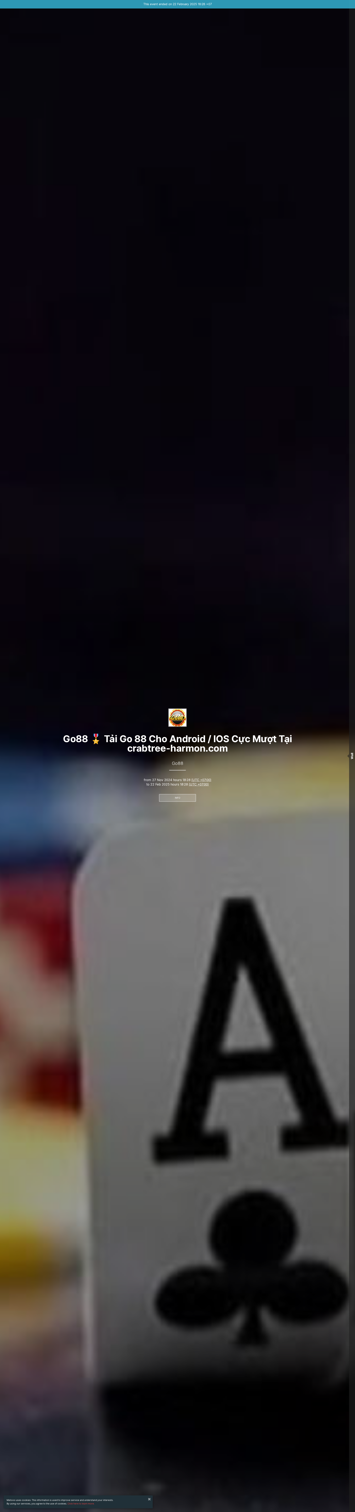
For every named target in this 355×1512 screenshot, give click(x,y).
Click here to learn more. (80, 1503)
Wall (352, 756)
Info (177, 797)
